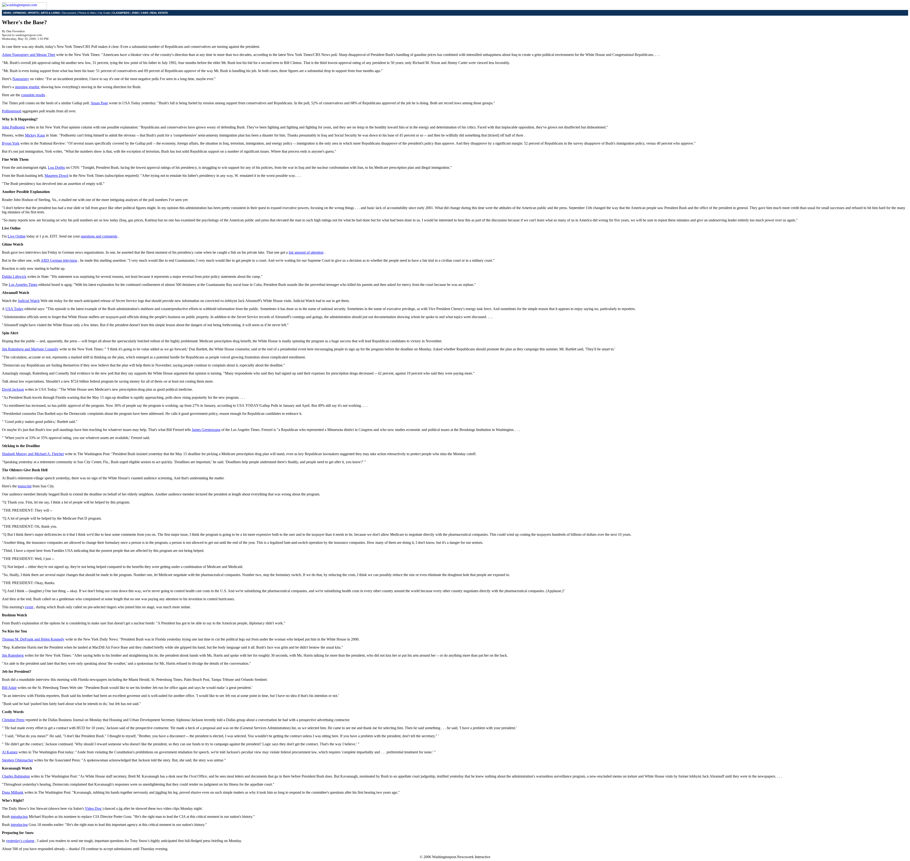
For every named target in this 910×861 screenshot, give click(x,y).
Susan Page (99, 103)
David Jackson (13, 389)
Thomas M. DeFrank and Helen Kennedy (33, 639)
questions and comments (99, 236)
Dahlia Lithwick (14, 277)
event (29, 607)
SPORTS (33, 12)
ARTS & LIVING (50, 12)
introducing (19, 817)
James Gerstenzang (206, 430)
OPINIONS (19, 12)
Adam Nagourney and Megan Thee (28, 55)
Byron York (10, 143)
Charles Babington (16, 776)
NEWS (7, 12)
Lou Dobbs (56, 167)
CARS (144, 12)
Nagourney (20, 79)
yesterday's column (20, 841)
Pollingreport (11, 111)
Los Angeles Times (23, 285)
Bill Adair (9, 688)
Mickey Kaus (35, 135)
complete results (33, 95)
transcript (25, 486)
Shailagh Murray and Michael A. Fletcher (33, 454)
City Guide (104, 12)
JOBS (135, 12)
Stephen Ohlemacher (17, 760)
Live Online (17, 236)
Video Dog (93, 808)
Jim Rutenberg (13, 655)
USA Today (14, 309)
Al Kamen (10, 752)
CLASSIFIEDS (120, 12)
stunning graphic (27, 87)
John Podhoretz (13, 127)
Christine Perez (13, 720)
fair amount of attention (306, 252)
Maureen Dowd (56, 176)
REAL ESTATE (159, 12)
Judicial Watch (29, 301)
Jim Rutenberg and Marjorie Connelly (30, 349)
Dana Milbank (12, 792)
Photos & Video (87, 12)
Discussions (69, 12)
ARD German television (59, 260)
